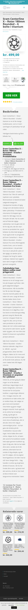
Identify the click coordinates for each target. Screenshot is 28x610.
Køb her (11, 95)
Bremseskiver (9, 12)
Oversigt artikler (12, 571)
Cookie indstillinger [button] (20, 605)
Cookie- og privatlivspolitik (10, 598)
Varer (5, 574)
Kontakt (6, 576)
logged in (12, 501)
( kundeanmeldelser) (17, 102)
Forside (6, 571)
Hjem (4, 12)
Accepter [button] (14, 607)
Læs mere (11, 605)
